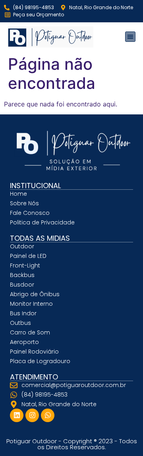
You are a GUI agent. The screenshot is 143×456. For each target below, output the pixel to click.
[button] (130, 36)
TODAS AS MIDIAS (40, 238)
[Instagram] (32, 415)
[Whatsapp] (47, 415)
